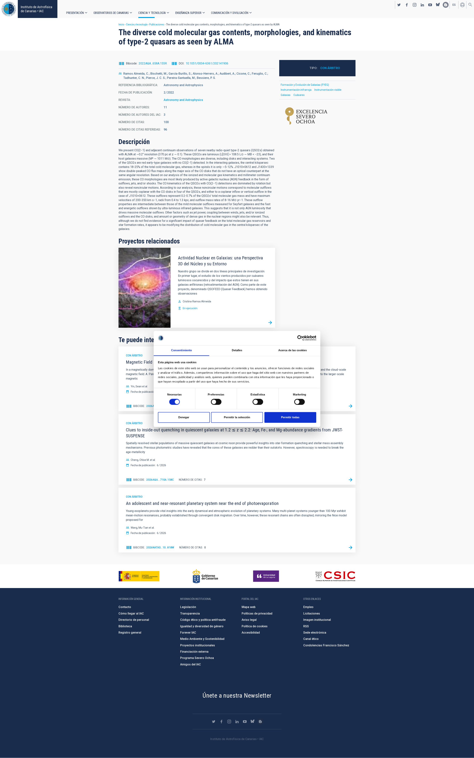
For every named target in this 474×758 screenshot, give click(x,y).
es (454, 4)
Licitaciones (311, 613)
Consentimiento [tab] (181, 350)
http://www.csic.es (335, 576)
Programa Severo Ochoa (197, 658)
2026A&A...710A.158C (160, 479)
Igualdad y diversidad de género (201, 626)
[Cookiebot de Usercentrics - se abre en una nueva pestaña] (300, 338)
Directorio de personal (133, 620)
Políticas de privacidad (257, 613)
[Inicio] (9, 9)
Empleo (308, 607)
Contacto (124, 607)
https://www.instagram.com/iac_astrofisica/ (414, 5)
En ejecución (190, 308)
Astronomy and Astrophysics (183, 100)
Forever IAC (188, 632)
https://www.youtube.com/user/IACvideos (430, 5)
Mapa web (249, 607)
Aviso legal (249, 620)
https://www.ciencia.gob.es (139, 576)
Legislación (188, 607)
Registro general (129, 632)
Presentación (75, 13)
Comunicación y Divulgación (229, 13)
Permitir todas (290, 417)
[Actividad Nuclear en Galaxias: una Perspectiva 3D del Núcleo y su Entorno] (270, 323)
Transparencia (190, 613)
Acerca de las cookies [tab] (292, 350)
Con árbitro (330, 68)
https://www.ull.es (266, 576)
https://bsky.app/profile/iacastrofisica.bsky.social (438, 5)
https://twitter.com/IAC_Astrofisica (399, 5)
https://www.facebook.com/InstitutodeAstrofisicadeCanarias (407, 5)
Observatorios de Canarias (111, 13)
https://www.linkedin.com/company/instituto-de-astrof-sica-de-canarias (422, 5)
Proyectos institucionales (197, 645)
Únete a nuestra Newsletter (237, 695)
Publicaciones (156, 24)
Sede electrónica (314, 632)
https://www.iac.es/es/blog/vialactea (446, 5)
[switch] (216, 402)
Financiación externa (194, 651)
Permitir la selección (237, 417)
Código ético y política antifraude (203, 620)
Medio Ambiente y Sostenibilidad (202, 639)
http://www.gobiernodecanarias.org (205, 576)
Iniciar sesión (462, 5)
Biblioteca (125, 626)
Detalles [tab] (237, 350)
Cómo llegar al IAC (131, 613)
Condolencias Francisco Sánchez (326, 645)
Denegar (183, 417)
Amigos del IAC (190, 664)
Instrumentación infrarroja (296, 89)
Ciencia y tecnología (152, 13)
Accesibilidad (251, 632)
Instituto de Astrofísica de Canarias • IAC (36, 9)
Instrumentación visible (327, 89)
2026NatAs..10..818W (160, 547)
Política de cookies (255, 626)
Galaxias (286, 95)
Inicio (121, 24)
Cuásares (299, 95)
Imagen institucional (317, 620)
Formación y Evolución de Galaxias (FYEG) (305, 84)
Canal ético (311, 639)
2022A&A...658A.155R (153, 63)
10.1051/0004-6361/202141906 (207, 63)
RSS (306, 626)
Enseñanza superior (188, 13)
